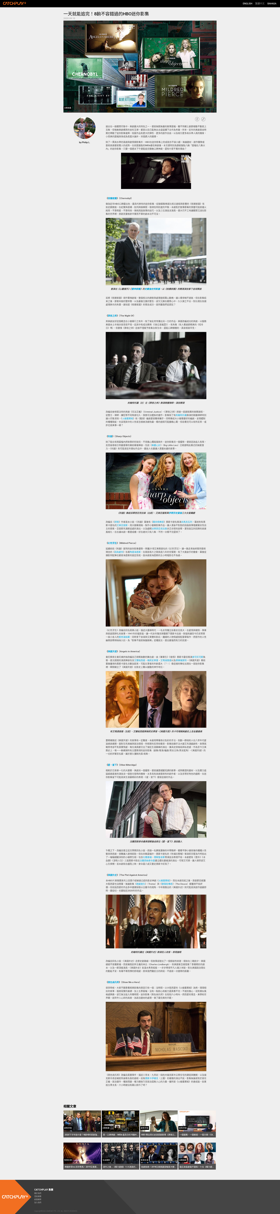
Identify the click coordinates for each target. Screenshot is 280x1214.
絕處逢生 (140, 884)
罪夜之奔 (112, 315)
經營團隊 (37, 1200)
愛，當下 (112, 765)
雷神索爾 (136, 289)
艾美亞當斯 (122, 525)
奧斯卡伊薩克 (151, 1078)
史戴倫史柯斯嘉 (152, 289)
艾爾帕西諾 (139, 660)
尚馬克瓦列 (186, 522)
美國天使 (112, 651)
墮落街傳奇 (167, 884)
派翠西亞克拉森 (159, 528)
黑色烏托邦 (113, 982)
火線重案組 (127, 418)
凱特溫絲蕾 (124, 637)
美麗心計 (156, 445)
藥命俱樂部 (158, 522)
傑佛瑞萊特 (181, 660)
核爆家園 (112, 198)
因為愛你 (118, 552)
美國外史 (112, 875)
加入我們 (37, 1203)
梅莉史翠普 (152, 660)
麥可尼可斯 (197, 657)
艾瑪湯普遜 (165, 660)
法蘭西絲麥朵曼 (147, 860)
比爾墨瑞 (147, 857)
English (247, 3)
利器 (110, 436)
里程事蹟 (37, 1196)
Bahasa (271, 3)
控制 (116, 522)
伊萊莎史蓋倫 (175, 513)
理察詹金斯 (159, 857)
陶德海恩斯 (135, 552)
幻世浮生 (112, 543)
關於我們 (37, 1193)
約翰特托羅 (181, 415)
